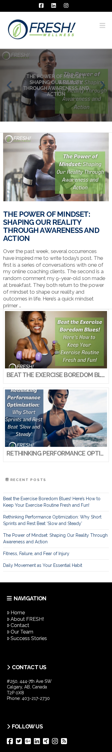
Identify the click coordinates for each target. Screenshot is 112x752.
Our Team (22, 632)
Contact (20, 625)
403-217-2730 (36, 698)
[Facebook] (11, 741)
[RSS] (65, 741)
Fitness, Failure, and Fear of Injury (36, 553)
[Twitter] (20, 741)
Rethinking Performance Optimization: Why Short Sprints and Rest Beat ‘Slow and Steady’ (52, 520)
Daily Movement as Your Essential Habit (42, 565)
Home (18, 613)
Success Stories (29, 638)
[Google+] (29, 741)
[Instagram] (56, 741)
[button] (102, 25)
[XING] (47, 741)
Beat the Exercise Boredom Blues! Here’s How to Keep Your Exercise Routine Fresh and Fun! (51, 502)
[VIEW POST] (56, 167)
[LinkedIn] (38, 741)
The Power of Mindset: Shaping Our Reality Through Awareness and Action (51, 226)
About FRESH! (27, 619)
